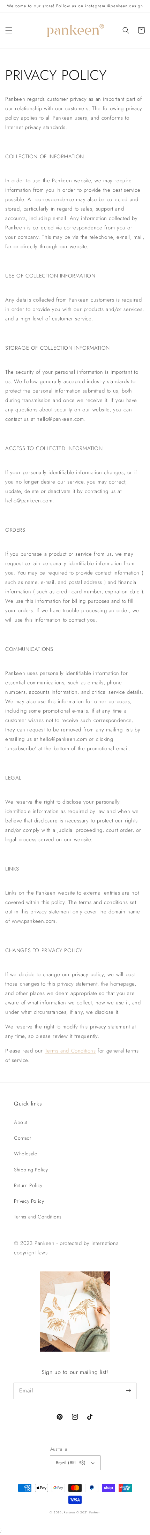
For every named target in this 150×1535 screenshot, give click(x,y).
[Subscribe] (128, 1390)
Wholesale (25, 1153)
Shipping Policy (31, 1169)
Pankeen (69, 1512)
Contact (22, 1137)
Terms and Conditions (70, 1051)
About (20, 1122)
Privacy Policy (29, 1201)
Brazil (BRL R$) (71, 1462)
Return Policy (28, 1185)
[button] (8, 30)
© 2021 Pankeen (88, 1512)
